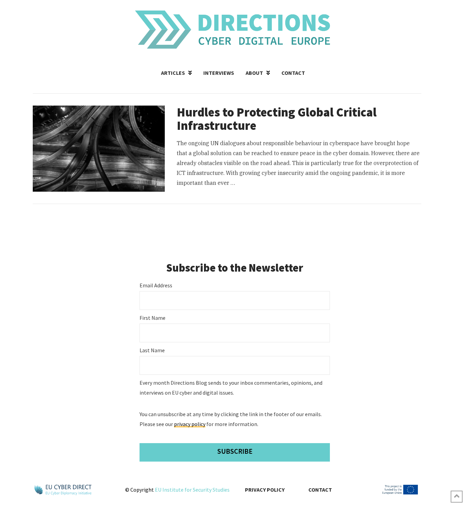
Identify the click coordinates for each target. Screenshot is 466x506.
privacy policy (189, 424)
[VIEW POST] (99, 149)
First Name (152, 317)
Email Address (156, 285)
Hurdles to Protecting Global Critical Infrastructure (277, 119)
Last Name (152, 350)
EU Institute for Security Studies (192, 489)
